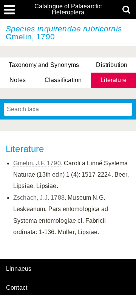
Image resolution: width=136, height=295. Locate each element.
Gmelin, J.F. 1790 (37, 163)
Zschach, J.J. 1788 (39, 197)
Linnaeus (18, 269)
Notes (17, 80)
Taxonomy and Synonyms (44, 65)
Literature (113, 80)
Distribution (111, 65)
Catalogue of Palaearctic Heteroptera (68, 9)
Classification (63, 80)
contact (16, 287)
